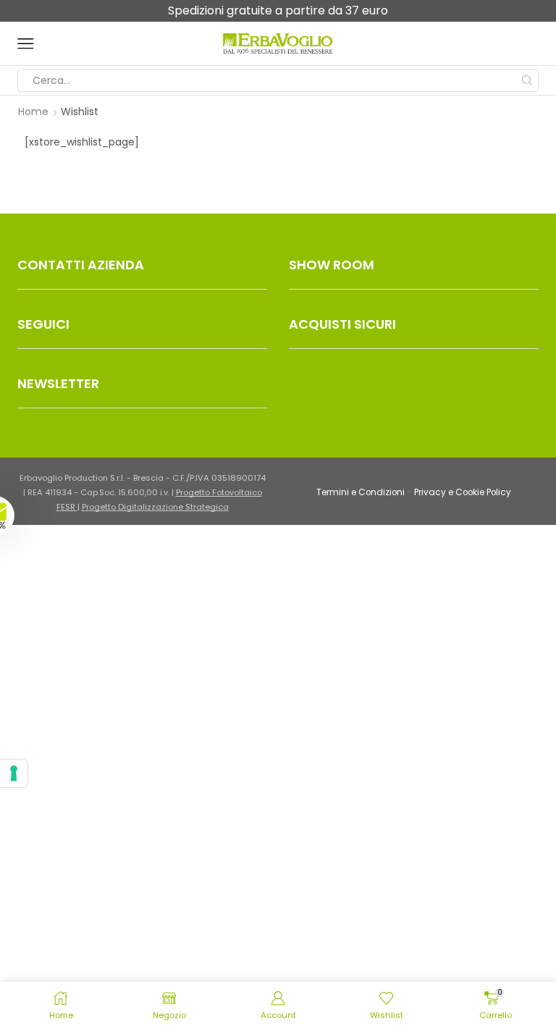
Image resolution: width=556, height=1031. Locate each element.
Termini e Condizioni (360, 492)
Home (33, 111)
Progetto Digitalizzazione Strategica (155, 507)
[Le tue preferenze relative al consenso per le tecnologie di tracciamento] (14, 773)
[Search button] (527, 80)
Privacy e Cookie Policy (462, 492)
